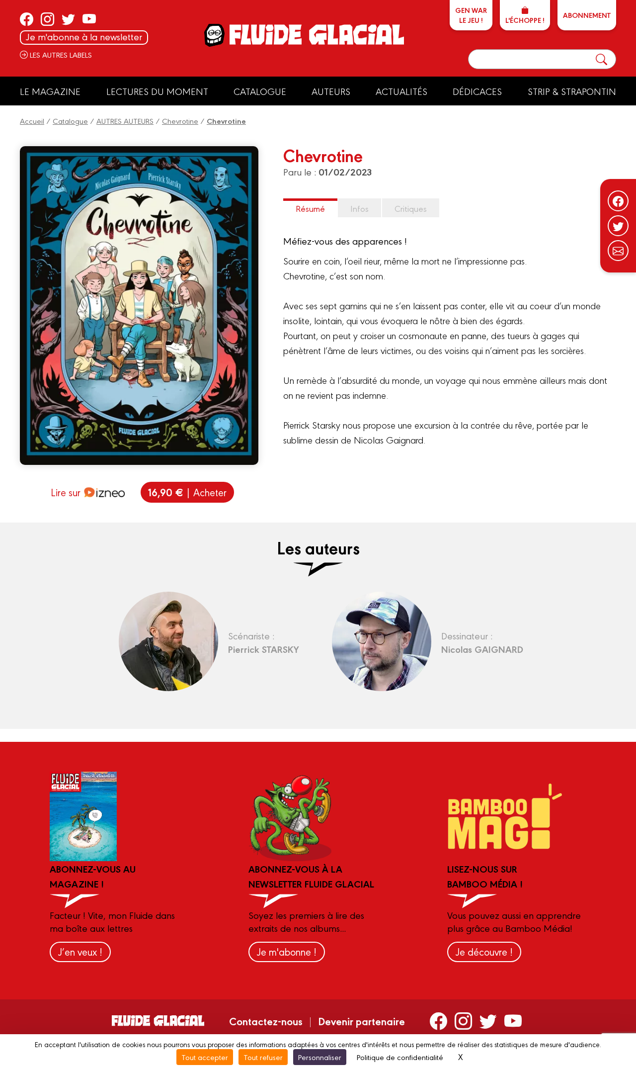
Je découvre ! (484, 951)
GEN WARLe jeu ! (471, 15)
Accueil (32, 120)
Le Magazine (50, 91)
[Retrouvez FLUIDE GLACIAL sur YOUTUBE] (89, 19)
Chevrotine (180, 120)
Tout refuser (263, 1057)
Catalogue (260, 91)
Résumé (310, 208)
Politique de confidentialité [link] (400, 1057)
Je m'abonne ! (287, 951)
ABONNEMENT (587, 15)
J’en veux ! (80, 951)
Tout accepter (204, 1057)
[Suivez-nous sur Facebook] (618, 201)
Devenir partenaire (361, 1020)
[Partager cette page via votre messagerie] (618, 251)
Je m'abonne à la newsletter (84, 36)
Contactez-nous (266, 1020)
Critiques (411, 208)
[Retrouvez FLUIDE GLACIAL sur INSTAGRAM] (47, 19)
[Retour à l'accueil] (315, 34)
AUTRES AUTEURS (125, 120)
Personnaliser (319, 1057)
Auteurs (331, 91)
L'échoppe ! (525, 20)
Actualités (401, 91)
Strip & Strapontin (572, 91)
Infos (359, 208)
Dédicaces (477, 91)
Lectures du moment (157, 91)
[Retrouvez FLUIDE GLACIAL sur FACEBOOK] (26, 19)
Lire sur (65, 492)
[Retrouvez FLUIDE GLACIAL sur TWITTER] (68, 19)
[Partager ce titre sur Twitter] (618, 226)
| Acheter (187, 492)
